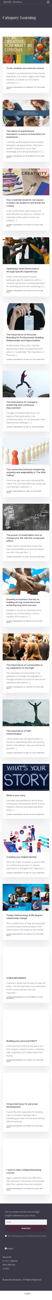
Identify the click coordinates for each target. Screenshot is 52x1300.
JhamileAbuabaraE (14, 934)
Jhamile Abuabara (13, 87)
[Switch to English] (9, 1248)
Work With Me (9, 1264)
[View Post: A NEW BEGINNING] (26, 960)
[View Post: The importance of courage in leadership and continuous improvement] (26, 384)
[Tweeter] (9, 1285)
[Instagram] (17, 1285)
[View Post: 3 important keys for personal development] (26, 1086)
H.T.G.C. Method (10, 1260)
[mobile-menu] (47, 2)
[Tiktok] (25, 1285)
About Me (7, 1257)
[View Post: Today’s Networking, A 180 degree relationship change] (26, 897)
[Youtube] (13, 1285)
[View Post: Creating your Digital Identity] (26, 838)
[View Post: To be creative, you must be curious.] (26, 50)
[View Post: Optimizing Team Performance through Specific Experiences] (26, 250)
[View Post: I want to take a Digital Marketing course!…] (26, 1151)
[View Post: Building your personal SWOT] (26, 1023)
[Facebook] (5, 1285)
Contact (6, 1268)
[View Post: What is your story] (26, 777)
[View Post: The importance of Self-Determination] (26, 712)
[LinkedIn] (21, 1285)
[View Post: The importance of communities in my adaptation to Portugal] (26, 646)
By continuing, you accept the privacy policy (27, 1235)
